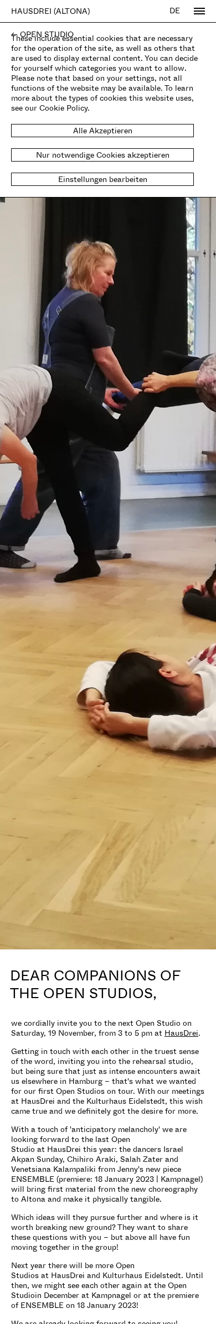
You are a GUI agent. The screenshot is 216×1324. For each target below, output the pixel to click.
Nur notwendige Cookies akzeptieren (102, 154)
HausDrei (181, 1033)
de (174, 10)
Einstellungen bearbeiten (102, 179)
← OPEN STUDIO (42, 34)
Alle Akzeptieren (102, 130)
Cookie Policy (63, 107)
